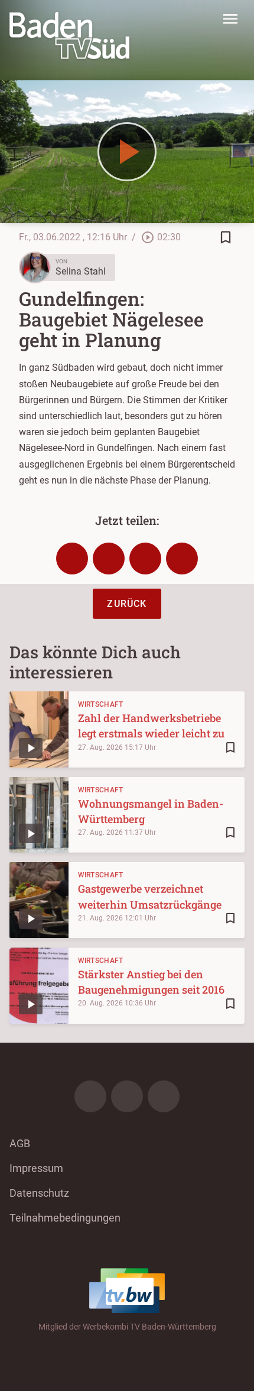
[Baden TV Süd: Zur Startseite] (69, 35)
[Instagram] (127, 1096)
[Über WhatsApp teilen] (145, 558)
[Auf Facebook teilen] (72, 558)
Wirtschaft (100, 704)
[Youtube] (164, 1096)
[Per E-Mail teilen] (182, 558)
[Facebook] (90, 1096)
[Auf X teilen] (109, 558)
